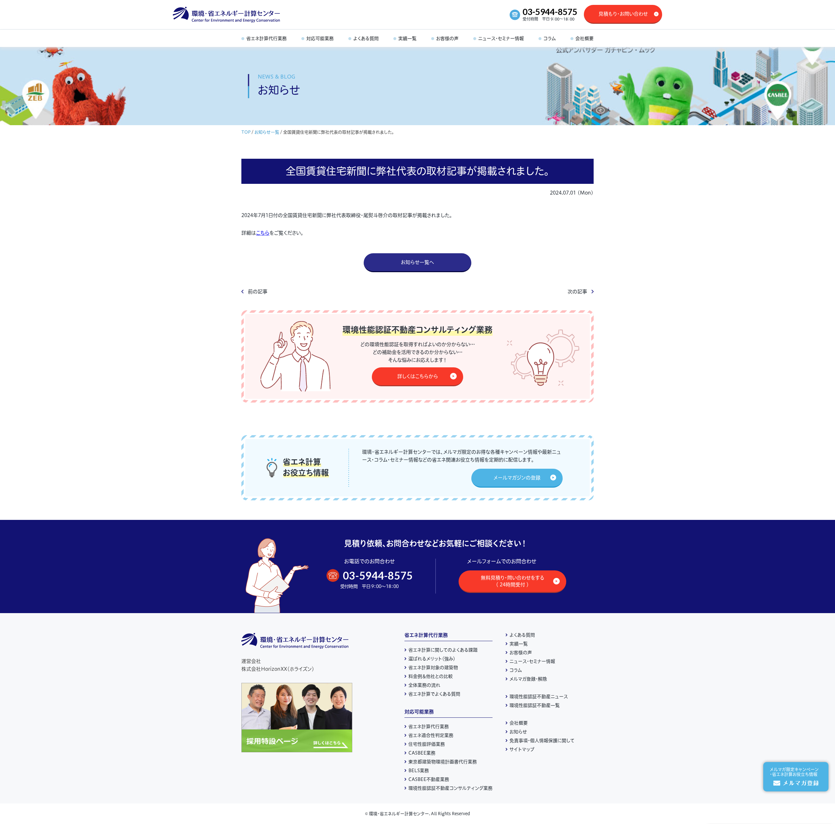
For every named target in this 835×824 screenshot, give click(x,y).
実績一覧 (518, 644)
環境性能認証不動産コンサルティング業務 (450, 788)
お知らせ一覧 (266, 132)
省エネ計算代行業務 (426, 635)
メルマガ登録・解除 (528, 679)
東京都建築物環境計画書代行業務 (442, 762)
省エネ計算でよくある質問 (434, 694)
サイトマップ (521, 749)
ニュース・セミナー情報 (532, 661)
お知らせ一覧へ (417, 262)
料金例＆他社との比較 (430, 676)
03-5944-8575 (550, 12)
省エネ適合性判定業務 (430, 735)
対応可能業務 (419, 712)
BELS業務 (418, 770)
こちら (262, 233)
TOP (245, 132)
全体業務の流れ (424, 685)
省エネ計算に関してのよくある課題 (443, 650)
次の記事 (577, 291)
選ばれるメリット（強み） (431, 659)
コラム (515, 670)
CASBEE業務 (421, 753)
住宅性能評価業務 (426, 744)
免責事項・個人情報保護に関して (541, 740)
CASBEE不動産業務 (428, 779)
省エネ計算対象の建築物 (433, 667)
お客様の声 (520, 652)
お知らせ (518, 732)
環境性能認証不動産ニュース (538, 696)
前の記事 (257, 291)
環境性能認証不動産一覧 (534, 705)
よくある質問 (522, 635)
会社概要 (518, 723)
